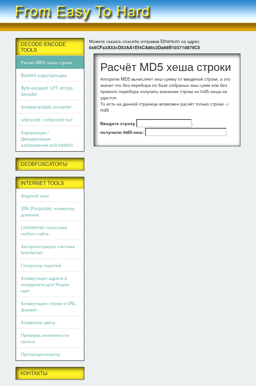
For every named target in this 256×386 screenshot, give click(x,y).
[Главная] (128, 14)
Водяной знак (35, 195)
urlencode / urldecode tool (46, 119)
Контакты (34, 373)
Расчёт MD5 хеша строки (46, 62)
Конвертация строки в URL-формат (48, 306)
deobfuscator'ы (44, 164)
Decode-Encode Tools (43, 46)
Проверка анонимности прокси (45, 338)
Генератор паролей (41, 265)
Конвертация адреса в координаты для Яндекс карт (45, 284)
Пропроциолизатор (40, 354)
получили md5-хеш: (122, 132)
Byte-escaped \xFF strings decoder (47, 91)
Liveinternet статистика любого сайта (44, 230)
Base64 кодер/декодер (44, 75)
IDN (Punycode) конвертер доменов (48, 211)
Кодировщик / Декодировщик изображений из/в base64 (47, 138)
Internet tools (42, 183)
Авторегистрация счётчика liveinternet (48, 249)
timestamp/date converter (46, 107)
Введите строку (117, 123)
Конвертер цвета (38, 322)
